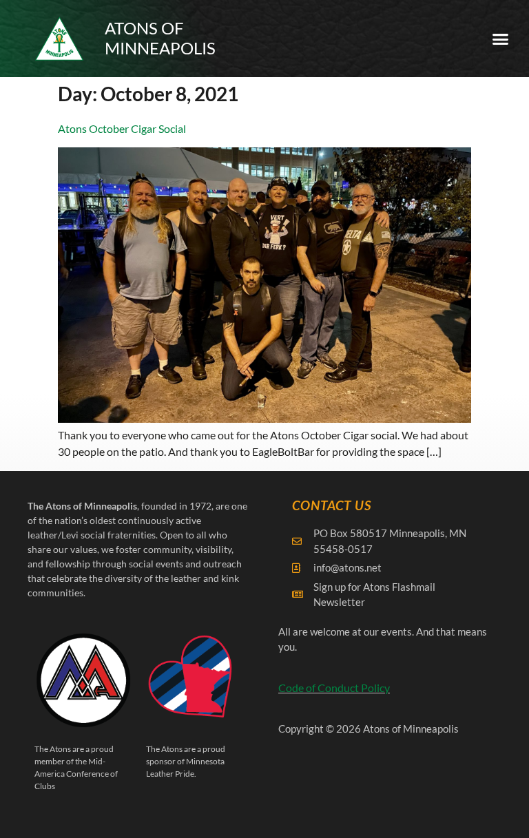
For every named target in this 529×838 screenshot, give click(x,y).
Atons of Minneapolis (160, 38)
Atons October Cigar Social (122, 128)
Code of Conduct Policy (334, 687)
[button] (501, 38)
